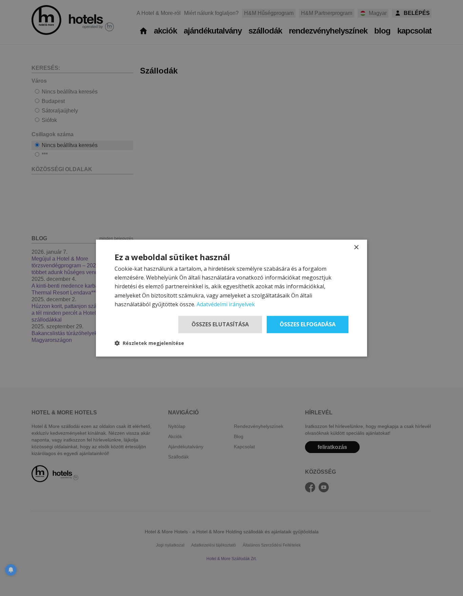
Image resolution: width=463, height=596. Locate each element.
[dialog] (231, 298)
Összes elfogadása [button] (308, 324)
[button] (149, 343)
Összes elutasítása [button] (220, 324)
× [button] (356, 247)
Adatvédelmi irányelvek (226, 304)
